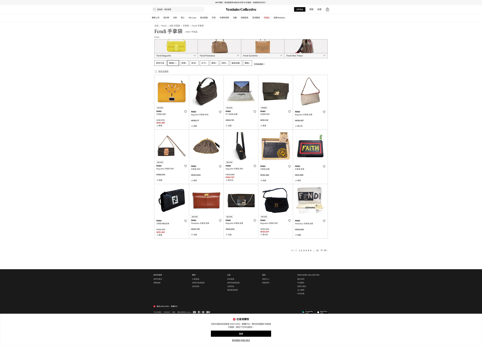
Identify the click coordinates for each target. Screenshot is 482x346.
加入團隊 (300, 290)
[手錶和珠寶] (231, 18)
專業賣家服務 (232, 290)
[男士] (187, 18)
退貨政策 (195, 286)
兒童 (235, 17)
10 (317, 250)
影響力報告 (301, 286)
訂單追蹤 (195, 279)
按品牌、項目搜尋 (164, 9)
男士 (183, 17)
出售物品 (299, 9)
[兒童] (239, 18)
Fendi (164, 25)
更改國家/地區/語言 (241, 340)
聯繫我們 (265, 282)
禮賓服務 (156, 282)
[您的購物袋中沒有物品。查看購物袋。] (327, 9)
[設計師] (171, 18)
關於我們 (300, 279)
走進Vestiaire (279, 17)
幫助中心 (265, 279)
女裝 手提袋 (174, 25)
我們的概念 (157, 279)
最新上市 (155, 17)
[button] (327, 9)
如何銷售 (230, 279)
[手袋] (218, 18)
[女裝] (179, 18)
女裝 (175, 17)
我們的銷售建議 (233, 282)
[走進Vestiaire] (287, 18)
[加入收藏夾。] (185, 111)
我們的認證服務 (198, 282)
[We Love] (198, 18)
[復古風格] (210, 18)
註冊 (319, 9)
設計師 (166, 17)
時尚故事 (300, 293)
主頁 (156, 25)
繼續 (241, 333)
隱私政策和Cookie (184, 312)
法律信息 (167, 312)
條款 (173, 312)
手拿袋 (186, 25)
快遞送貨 (244, 17)
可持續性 (300, 282)
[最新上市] (161, 18)
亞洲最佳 (256, 17)
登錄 (311, 9)
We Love (192, 17)
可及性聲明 (157, 312)
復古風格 (204, 17)
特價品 (266, 17)
